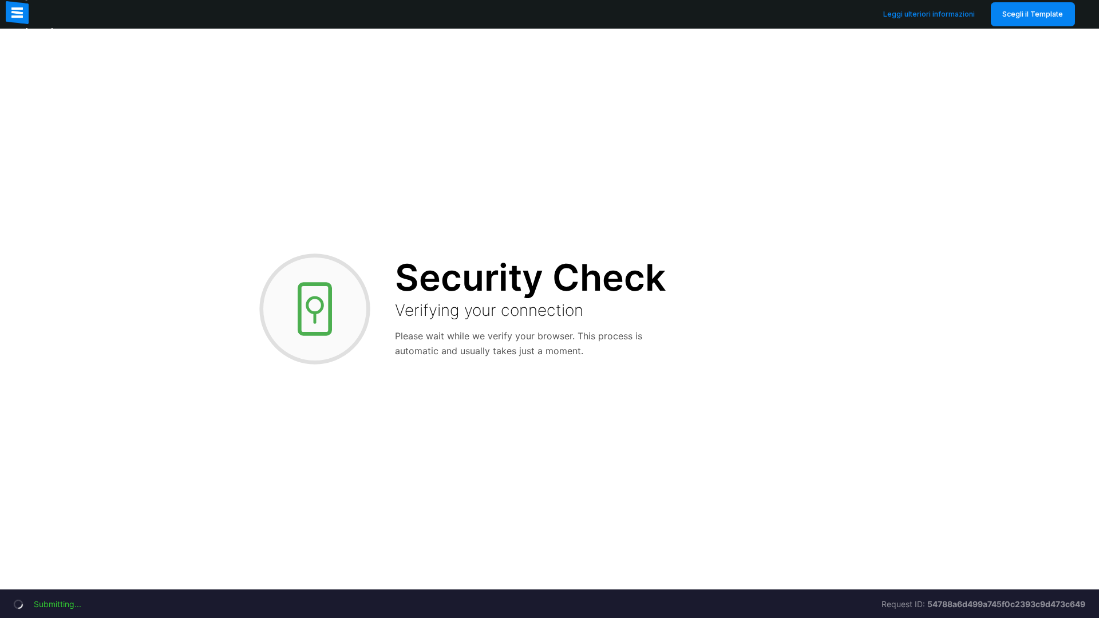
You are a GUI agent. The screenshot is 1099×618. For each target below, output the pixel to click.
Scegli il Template (1032, 14)
